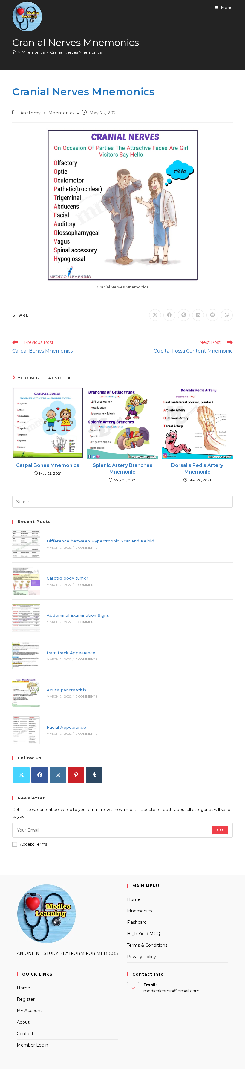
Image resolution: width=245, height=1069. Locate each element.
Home (133, 899)
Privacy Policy (141, 956)
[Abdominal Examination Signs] (26, 618)
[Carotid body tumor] (26, 581)
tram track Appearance (71, 652)
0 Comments (86, 548)
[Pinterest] (76, 775)
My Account (29, 1010)
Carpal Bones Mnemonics (47, 465)
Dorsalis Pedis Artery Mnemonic (197, 468)
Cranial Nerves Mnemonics (76, 52)
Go (220, 830)
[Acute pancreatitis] (26, 693)
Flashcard (137, 922)
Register (26, 999)
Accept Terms (33, 844)
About (23, 1022)
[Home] (14, 52)
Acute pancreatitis (66, 689)
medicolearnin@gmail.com (171, 991)
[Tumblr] (94, 775)
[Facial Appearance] (26, 730)
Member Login (32, 1045)
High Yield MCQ (143, 933)
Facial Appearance (66, 727)
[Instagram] (58, 775)
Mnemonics (61, 113)
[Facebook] (39, 775)
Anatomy (30, 113)
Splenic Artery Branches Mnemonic (122, 468)
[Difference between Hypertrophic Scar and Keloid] (26, 543)
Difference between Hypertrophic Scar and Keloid (100, 541)
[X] (21, 775)
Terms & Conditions (147, 945)
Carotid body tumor (67, 578)
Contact (25, 1033)
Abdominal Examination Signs (78, 615)
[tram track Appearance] (26, 655)
